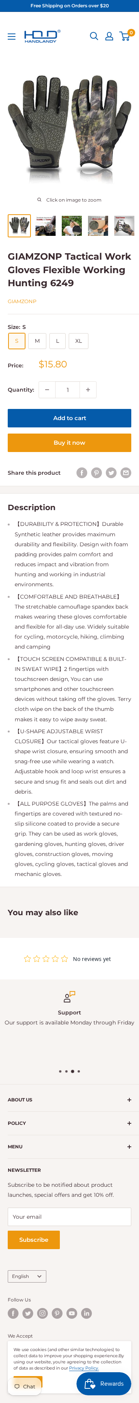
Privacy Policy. (84, 1368)
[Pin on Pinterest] (96, 472)
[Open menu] (11, 36)
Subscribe (33, 1239)
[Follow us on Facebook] (13, 1313)
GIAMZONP (22, 301)
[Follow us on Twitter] (27, 1313)
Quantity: (21, 389)
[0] (125, 36)
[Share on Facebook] (81, 472)
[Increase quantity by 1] (88, 390)
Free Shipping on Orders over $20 (70, 5)
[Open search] (94, 36)
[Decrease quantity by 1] (47, 390)
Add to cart (69, 418)
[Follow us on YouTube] (71, 1313)
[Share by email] (125, 472)
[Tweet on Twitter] (111, 472)
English (20, 1276)
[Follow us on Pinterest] (57, 1313)
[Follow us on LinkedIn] (86, 1313)
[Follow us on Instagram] (42, 1313)
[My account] (109, 36)
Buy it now (69, 442)
